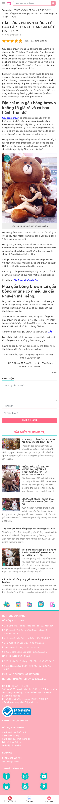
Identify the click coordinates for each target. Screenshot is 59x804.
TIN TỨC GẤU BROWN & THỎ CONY (32, 10)
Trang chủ (6, 10)
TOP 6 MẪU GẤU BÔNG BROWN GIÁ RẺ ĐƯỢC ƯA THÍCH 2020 (38, 441)
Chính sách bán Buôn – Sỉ (14, 732)
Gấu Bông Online (10, 761)
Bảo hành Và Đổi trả (11, 742)
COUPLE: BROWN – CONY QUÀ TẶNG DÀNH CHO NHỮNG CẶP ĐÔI (38, 502)
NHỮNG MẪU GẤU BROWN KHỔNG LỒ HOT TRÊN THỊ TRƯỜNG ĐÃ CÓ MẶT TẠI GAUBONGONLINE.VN (36, 470)
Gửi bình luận (29, 420)
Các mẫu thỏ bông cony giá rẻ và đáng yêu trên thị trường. (28, 581)
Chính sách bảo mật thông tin (16, 738)
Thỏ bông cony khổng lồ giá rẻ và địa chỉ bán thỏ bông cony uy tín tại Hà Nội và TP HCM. (39, 552)
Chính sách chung (10, 735)
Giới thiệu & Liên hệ (11, 745)
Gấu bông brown (10, 117)
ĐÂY (50, 331)
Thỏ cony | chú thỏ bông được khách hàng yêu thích (28, 528)
